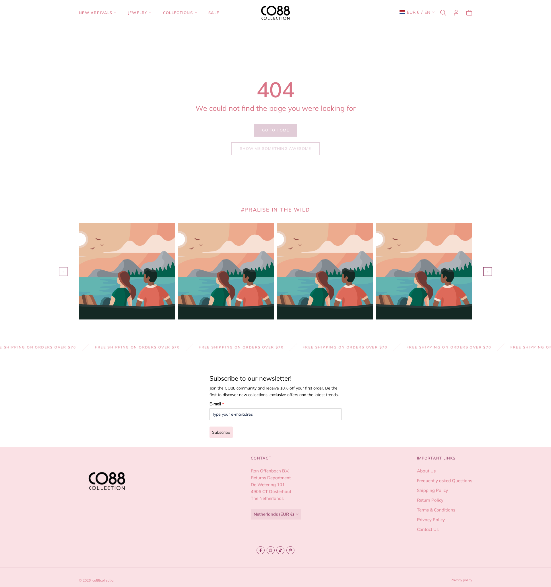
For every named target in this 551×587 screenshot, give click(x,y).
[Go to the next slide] (487, 271)
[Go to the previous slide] (63, 271)
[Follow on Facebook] (261, 550)
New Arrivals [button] (95, 12)
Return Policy (430, 500)
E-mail (216, 403)
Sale (213, 12)
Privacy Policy (431, 519)
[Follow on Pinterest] (290, 550)
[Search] (443, 13)
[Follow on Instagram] (271, 550)
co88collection (103, 580)
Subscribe (221, 432)
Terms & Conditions (436, 510)
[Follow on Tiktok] (280, 550)
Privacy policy (461, 580)
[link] (275, 130)
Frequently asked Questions (444, 480)
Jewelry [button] (138, 12)
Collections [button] (178, 12)
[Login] (456, 13)
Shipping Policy (432, 490)
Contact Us (428, 529)
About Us (426, 471)
